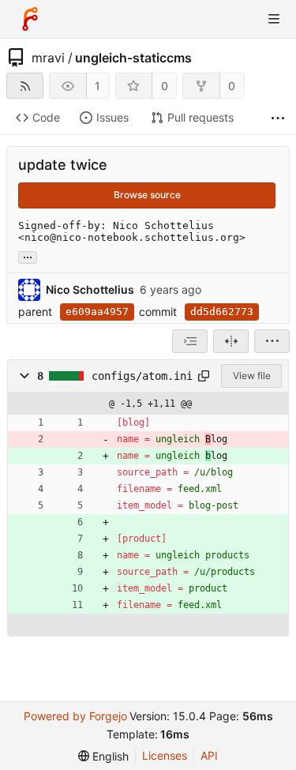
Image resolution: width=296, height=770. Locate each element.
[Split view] (231, 341)
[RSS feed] (24, 86)
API (209, 755)
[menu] (272, 341)
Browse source (147, 195)
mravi (48, 58)
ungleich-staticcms (133, 58)
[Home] (30, 19)
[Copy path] (204, 376)
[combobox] (190, 341)
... (27, 256)
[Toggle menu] (274, 19)
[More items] (278, 118)
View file (252, 375)
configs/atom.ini (142, 376)
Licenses (164, 755)
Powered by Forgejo (75, 716)
